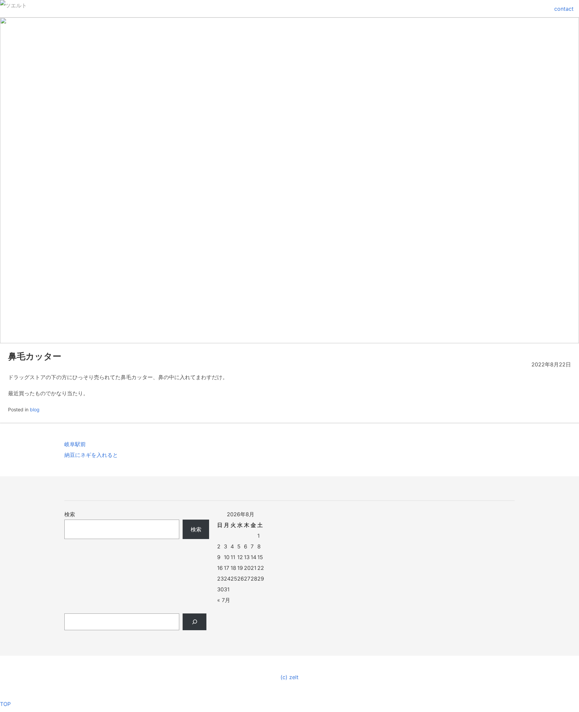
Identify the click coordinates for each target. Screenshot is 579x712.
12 (240, 557)
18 (233, 568)
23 (220, 578)
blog (35, 409)
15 (260, 557)
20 (247, 568)
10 (227, 557)
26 (240, 578)
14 (253, 557)
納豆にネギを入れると (91, 455)
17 (226, 568)
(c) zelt (289, 677)
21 (253, 568)
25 (234, 578)
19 (240, 568)
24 (227, 578)
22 (260, 568)
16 (220, 568)
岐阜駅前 (75, 444)
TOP (5, 704)
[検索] (194, 621)
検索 (69, 514)
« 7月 (223, 600)
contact (564, 8)
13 (247, 557)
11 (233, 557)
